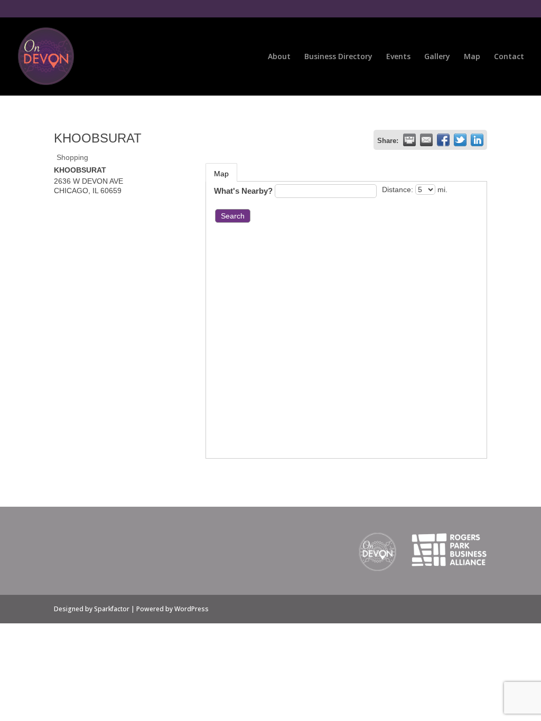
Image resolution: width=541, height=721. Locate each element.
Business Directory (338, 57)
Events (398, 57)
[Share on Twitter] (460, 140)
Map (472, 57)
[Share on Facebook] (443, 140)
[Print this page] (409, 140)
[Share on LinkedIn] (477, 140)
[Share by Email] (426, 140)
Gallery (437, 57)
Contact (509, 57)
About (279, 57)
